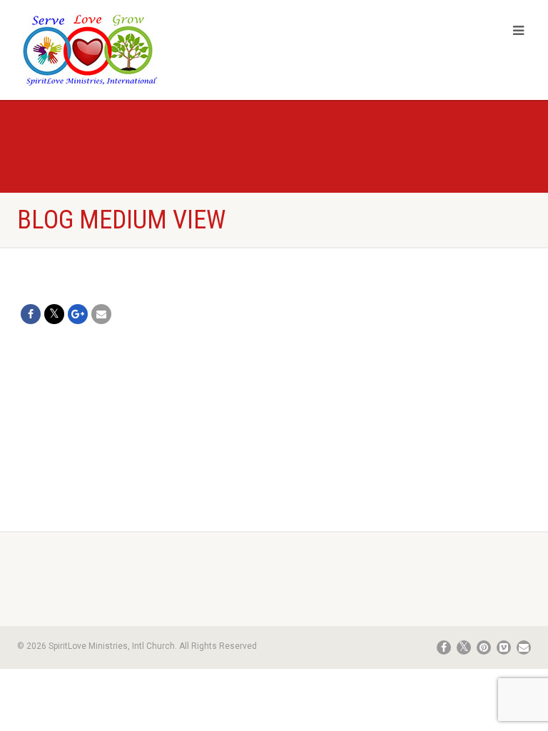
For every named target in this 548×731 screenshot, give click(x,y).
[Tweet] (54, 314)
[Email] (101, 314)
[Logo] (140, 49)
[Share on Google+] (78, 314)
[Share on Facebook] (31, 314)
